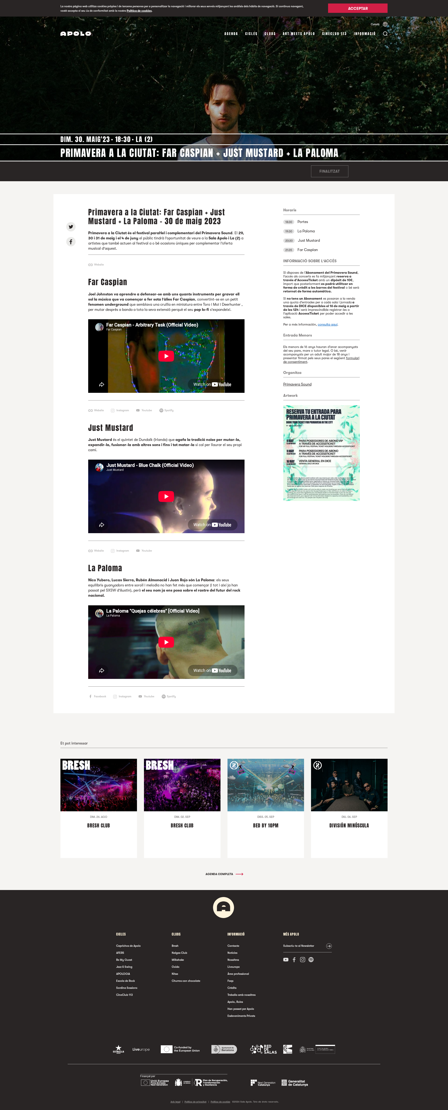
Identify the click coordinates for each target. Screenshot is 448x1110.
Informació (365, 33)
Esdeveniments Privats (241, 1016)
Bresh (175, 945)
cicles (251, 33)
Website (99, 264)
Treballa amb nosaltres (242, 995)
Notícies (232, 952)
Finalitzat (329, 171)
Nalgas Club (179, 952)
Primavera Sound (297, 384)
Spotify (169, 410)
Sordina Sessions (126, 987)
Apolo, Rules (235, 1002)
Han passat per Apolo (241, 1009)
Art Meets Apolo (299, 33)
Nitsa (175, 973)
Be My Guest (124, 959)
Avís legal (175, 1101)
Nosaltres (233, 959)
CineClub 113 (334, 33)
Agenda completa (220, 874)
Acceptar (358, 9)
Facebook (100, 696)
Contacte (233, 945)
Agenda (231, 33)
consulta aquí (327, 324)
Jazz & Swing (124, 966)
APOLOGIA (123, 973)
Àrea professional (238, 973)
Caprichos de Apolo (128, 945)
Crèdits (232, 987)
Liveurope (234, 966)
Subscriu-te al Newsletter (298, 945)
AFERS (120, 952)
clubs (270, 33)
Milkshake (178, 959)
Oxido (175, 966)
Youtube (147, 410)
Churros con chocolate (186, 980)
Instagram (122, 410)
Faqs (230, 980)
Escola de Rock (125, 980)
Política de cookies (139, 10)
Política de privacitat (195, 1101)
